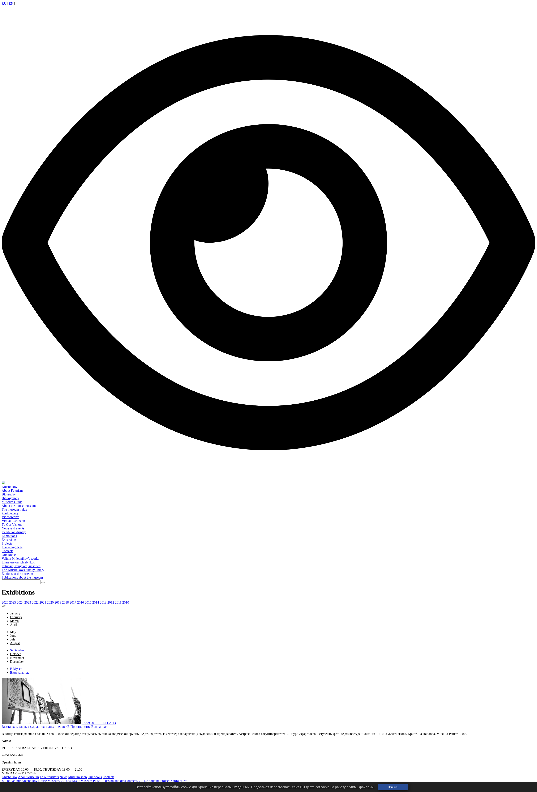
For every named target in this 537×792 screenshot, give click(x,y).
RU (4, 3)
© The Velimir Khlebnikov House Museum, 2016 (35, 781)
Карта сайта (178, 781)
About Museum (28, 777)
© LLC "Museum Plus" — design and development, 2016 (107, 781)
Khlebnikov (9, 777)
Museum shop (77, 777)
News (63, 777)
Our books (95, 777)
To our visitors (49, 777)
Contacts (108, 777)
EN (10, 3)
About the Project (157, 781)
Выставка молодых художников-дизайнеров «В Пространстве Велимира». (55, 726)
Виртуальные (19, 672)
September (17, 650)
